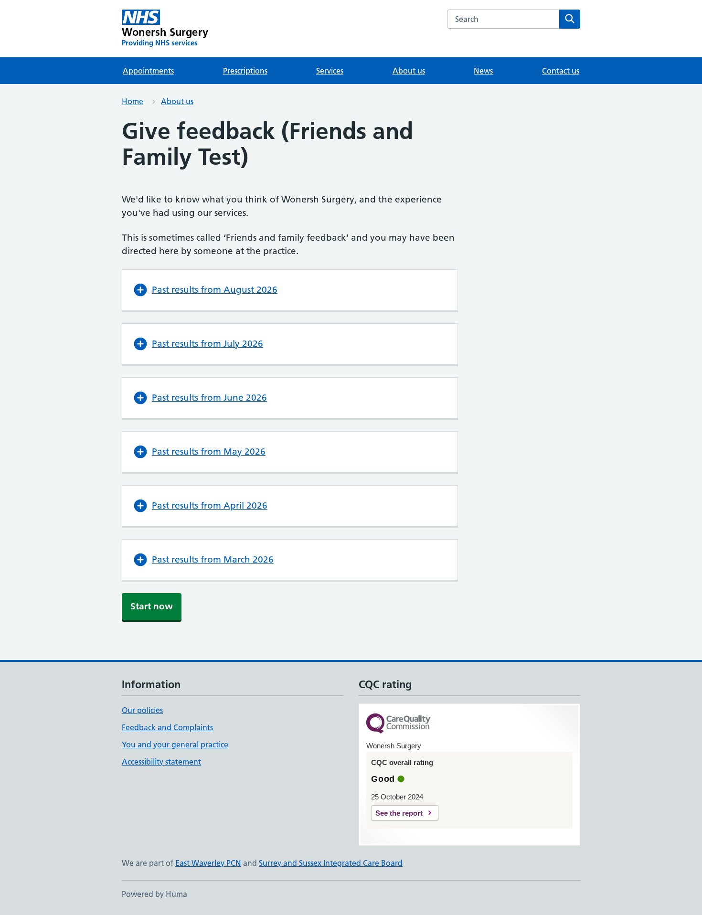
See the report (399, 813)
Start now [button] (151, 606)
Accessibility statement (161, 761)
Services (329, 70)
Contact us (560, 70)
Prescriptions (245, 70)
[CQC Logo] (398, 724)
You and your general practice (175, 744)
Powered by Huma (154, 894)
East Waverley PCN (208, 863)
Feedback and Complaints (167, 727)
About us (409, 70)
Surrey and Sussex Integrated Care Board (331, 863)
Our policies (142, 710)
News (483, 70)
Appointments (148, 70)
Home (132, 101)
